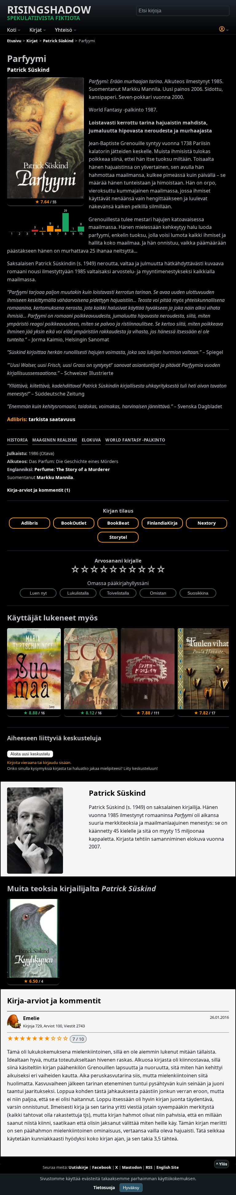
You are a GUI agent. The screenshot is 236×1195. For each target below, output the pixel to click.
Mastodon (132, 1167)
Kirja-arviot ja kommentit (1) (38, 490)
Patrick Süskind (28, 69)
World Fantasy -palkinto (135, 440)
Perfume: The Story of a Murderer (72, 469)
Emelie (31, 1018)
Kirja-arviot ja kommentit (54, 1000)
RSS (149, 1167)
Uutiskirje (78, 1167)
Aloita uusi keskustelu (30, 754)
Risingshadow (49, 12)
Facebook (101, 1167)
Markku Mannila (55, 477)
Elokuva (91, 440)
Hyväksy (131, 1187)
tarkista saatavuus (52, 419)
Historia (17, 440)
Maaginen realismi (54, 440)
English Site (167, 1167)
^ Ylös (221, 1164)
